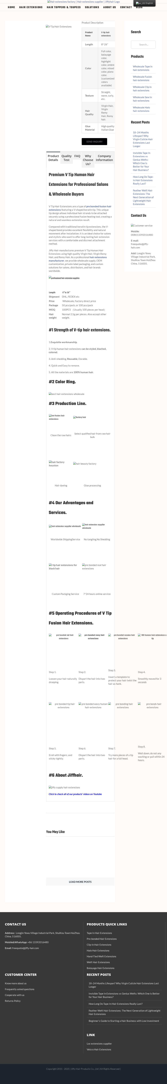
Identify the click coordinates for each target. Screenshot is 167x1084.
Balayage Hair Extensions (100, 968)
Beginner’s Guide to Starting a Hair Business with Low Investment (124, 1020)
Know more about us (16, 983)
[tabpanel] (80, 485)
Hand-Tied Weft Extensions (101, 956)
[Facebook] (73, 1077)
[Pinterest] (89, 1077)
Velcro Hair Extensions (99, 1049)
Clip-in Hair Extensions (99, 944)
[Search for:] (143, 44)
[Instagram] (78, 1077)
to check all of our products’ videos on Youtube (78, 794)
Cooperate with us (14, 995)
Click (51, 794)
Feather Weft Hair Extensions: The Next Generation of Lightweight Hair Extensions (143, 197)
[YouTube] (83, 1077)
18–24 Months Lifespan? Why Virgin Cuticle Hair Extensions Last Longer (143, 139)
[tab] (53, 158)
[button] (154, 7)
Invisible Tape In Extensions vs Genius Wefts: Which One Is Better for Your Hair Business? (124, 995)
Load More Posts (80, 881)
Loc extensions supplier (99, 1043)
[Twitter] (94, 1077)
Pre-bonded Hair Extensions (102, 938)
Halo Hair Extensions (98, 950)
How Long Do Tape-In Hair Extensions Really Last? (143, 180)
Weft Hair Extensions (98, 962)
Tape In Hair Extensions (99, 932)
